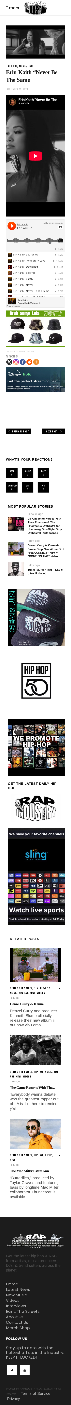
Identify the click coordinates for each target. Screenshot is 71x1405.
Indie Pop (12, 66)
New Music (16, 1295)
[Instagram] (16, 362)
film (36, 988)
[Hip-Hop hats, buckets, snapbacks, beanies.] (35, 328)
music (22, 66)
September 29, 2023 (17, 89)
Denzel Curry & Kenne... (28, 1004)
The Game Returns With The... (32, 1088)
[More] (36, 362)
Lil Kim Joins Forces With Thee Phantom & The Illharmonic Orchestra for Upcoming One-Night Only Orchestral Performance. (45, 525)
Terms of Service (35, 1393)
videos (41, 992)
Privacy (13, 1399)
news (33, 992)
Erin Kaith (10, 351)
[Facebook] (23, 362)
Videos (13, 1300)
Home (12, 1284)
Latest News (18, 1289)
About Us (14, 1317)
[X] (9, 362)
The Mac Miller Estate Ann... (30, 1171)
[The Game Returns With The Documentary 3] (35, 1050)
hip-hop (45, 988)
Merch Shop (18, 1328)
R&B (30, 66)
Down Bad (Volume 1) (26, 351)
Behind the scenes (21, 988)
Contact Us (17, 1322)
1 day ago (34, 540)
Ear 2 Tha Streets (23, 1311)
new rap (23, 992)
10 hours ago (35, 514)
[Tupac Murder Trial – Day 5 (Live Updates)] (16, 569)
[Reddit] (29, 362)
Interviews (16, 1306)
